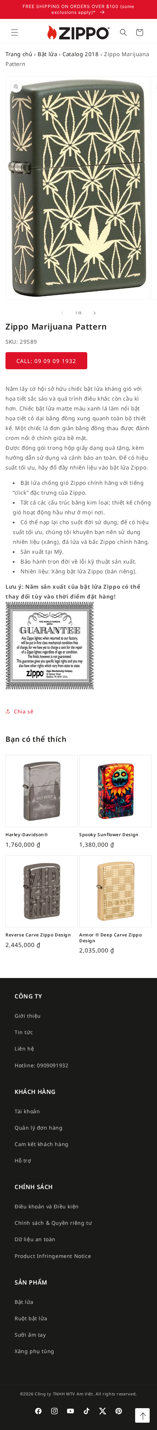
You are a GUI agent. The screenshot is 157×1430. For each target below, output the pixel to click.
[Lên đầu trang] (142, 1415)
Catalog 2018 (80, 54)
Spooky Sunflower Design (109, 835)
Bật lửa (47, 54)
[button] (15, 32)
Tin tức (24, 1032)
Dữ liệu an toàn (35, 1239)
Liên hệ (24, 1048)
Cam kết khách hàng (42, 1144)
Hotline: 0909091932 (41, 1065)
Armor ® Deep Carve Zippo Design (110, 937)
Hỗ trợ (23, 1160)
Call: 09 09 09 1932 (46, 361)
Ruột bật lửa (31, 1318)
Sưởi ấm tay (30, 1334)
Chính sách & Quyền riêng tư (53, 1222)
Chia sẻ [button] (23, 711)
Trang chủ (18, 54)
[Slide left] (62, 313)
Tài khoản (27, 1111)
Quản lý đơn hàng (39, 1127)
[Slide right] (95, 313)
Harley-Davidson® (26, 835)
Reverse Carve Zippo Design (38, 935)
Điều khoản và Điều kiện (47, 1206)
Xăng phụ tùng (34, 1351)
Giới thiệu (28, 1015)
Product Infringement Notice (53, 1255)
